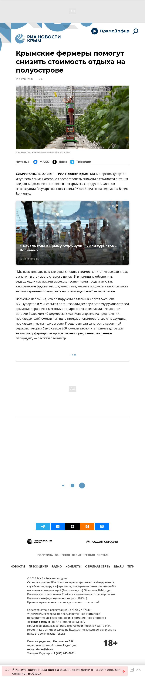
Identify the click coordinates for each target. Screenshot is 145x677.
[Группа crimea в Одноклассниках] (87, 526)
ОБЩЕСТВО (62, 555)
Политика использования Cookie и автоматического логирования (71, 594)
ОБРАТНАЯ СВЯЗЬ (97, 567)
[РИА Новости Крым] (38, 39)
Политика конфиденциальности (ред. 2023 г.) (57, 598)
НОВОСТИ (18, 567)
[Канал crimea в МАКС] (102, 526)
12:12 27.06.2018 (24, 79)
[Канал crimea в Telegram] (43, 526)
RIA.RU (119, 567)
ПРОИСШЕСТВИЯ (83, 555)
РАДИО (57, 567)
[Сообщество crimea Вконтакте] (58, 526)
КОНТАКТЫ (73, 567)
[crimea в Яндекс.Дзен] (72, 526)
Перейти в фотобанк (60, 152)
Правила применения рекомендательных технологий (63, 602)
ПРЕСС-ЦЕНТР (38, 567)
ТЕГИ (130, 567)
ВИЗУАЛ (102, 555)
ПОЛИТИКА (45, 555)
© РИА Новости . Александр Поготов (33, 152)
